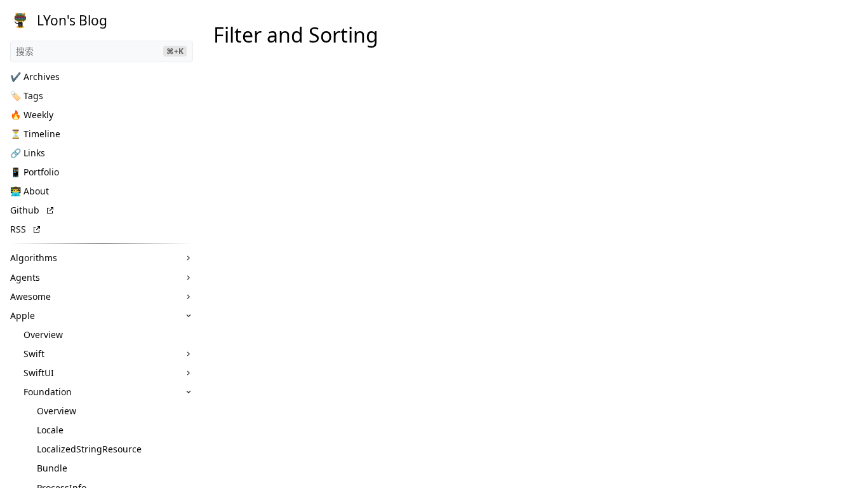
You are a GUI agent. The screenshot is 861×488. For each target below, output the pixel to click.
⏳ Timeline (35, 134)
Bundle (52, 468)
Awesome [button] (30, 296)
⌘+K (175, 51)
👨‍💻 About (29, 191)
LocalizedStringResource (89, 449)
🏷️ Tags (26, 96)
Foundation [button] (47, 392)
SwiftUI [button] (38, 373)
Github (24, 210)
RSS (18, 229)
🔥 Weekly (31, 115)
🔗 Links (27, 153)
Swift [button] (33, 354)
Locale (50, 430)
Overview (43, 335)
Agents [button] (25, 277)
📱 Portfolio (34, 172)
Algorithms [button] (33, 258)
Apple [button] (22, 315)
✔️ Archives (35, 77)
